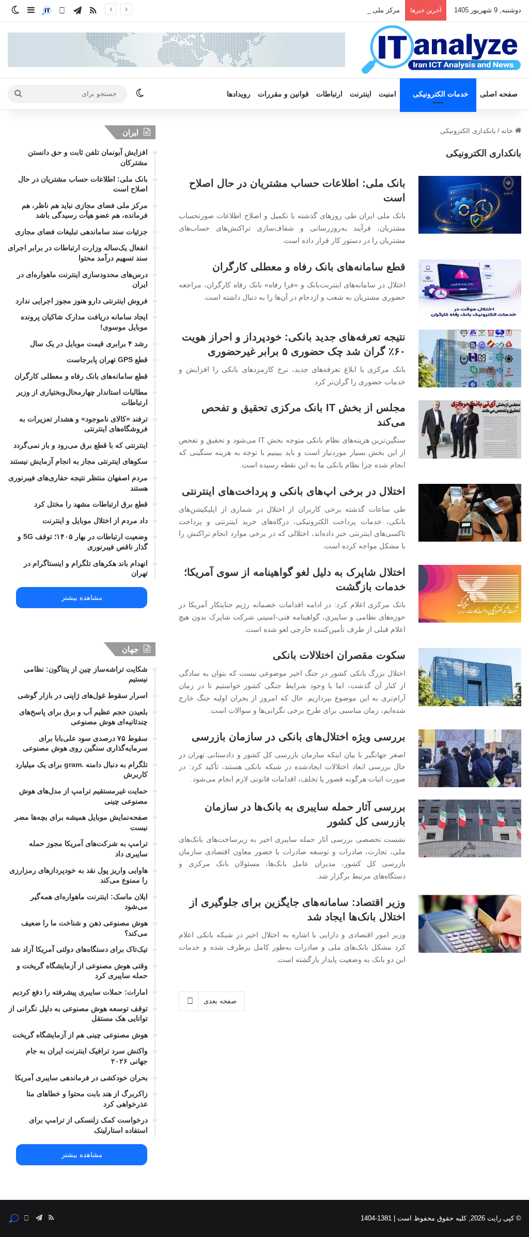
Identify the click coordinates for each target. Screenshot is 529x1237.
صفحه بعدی (220, 1001)
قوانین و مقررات (283, 94)
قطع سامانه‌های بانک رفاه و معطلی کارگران (309, 266)
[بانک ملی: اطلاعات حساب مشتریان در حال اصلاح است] (469, 205)
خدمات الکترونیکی (441, 94)
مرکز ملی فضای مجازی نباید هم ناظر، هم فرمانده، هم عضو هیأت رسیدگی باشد (287, 10)
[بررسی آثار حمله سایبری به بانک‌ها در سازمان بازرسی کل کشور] (469, 828)
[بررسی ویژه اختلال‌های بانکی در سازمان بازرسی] (469, 758)
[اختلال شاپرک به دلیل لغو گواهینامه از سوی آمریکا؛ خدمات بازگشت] (469, 594)
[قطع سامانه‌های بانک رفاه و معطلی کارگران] (469, 288)
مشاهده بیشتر (81, 597)
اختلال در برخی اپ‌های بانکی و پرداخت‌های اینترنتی (294, 491)
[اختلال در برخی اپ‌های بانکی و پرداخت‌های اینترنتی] (469, 513)
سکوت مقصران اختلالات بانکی (339, 655)
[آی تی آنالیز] (441, 50)
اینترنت (360, 94)
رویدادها (239, 94)
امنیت (387, 94)
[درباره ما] (46, 11)
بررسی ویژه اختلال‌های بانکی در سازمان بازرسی (299, 736)
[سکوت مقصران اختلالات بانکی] (469, 677)
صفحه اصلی (499, 94)
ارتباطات (329, 94)
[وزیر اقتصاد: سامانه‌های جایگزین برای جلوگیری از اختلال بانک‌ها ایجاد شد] (469, 924)
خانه (508, 131)
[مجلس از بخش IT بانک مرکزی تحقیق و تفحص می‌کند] (469, 429)
